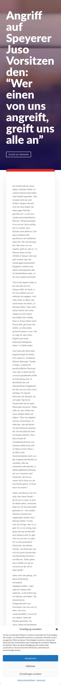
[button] (56, 629)
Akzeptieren (30, 658)
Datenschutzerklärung (26, 680)
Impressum (40, 680)
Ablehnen (30, 666)
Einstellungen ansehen (30, 673)
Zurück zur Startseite (19, 154)
